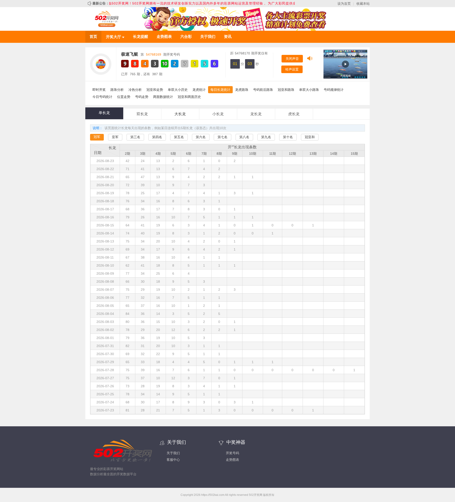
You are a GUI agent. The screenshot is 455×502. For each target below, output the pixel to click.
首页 (93, 37)
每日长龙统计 (220, 90)
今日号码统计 (102, 97)
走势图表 (164, 37)
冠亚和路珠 (286, 90)
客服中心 (173, 460)
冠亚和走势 (154, 90)
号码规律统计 (334, 90)
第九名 (266, 137)
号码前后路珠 (263, 90)
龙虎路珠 (241, 90)
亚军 (115, 137)
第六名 (201, 137)
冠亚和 (310, 137)
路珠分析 (117, 90)
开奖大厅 (114, 37)
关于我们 (207, 37)
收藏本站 (363, 3)
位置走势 (123, 97)
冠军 (97, 137)
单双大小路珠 (309, 90)
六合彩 (186, 37)
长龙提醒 (140, 37)
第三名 (135, 137)
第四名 (157, 137)
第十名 (288, 137)
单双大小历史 (178, 90)
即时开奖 (99, 90)
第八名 (244, 137)
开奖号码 (232, 453)
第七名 (223, 137)
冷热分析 (135, 90)
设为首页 (344, 3)
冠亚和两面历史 (189, 97)
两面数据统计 (163, 97)
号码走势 (141, 97)
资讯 (228, 37)
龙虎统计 (199, 90)
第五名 (179, 137)
